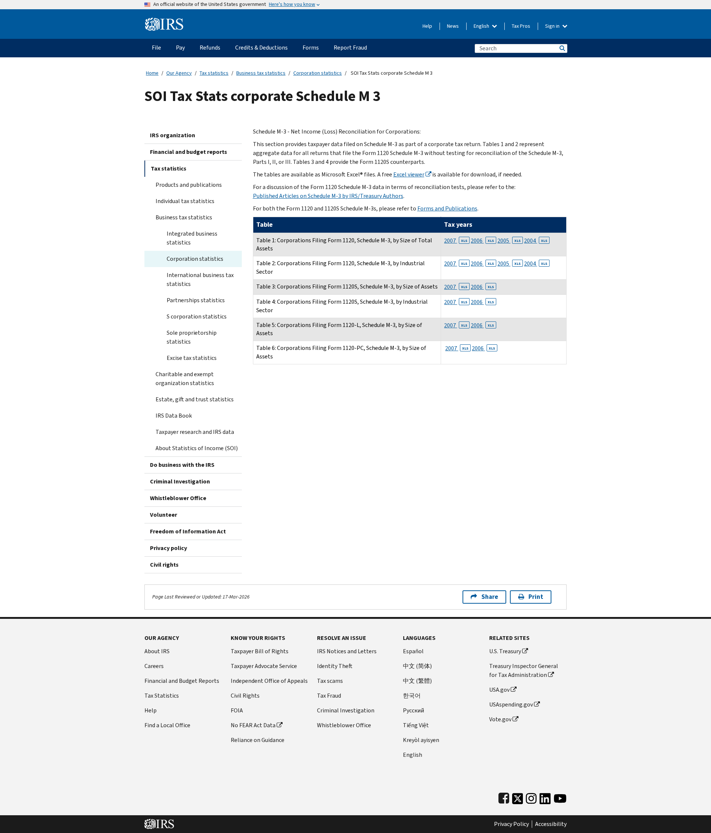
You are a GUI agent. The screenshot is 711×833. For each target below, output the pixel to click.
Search (562, 48)
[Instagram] (531, 797)
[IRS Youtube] (560, 797)
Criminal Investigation (180, 481)
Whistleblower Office (178, 498)
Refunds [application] (210, 47)
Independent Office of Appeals (269, 681)
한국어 (412, 695)
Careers (154, 666)
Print (535, 597)
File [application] (156, 47)
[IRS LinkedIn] (545, 797)
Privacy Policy (511, 824)
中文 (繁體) (417, 681)
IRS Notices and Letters (347, 651)
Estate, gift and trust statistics (195, 399)
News (453, 26)
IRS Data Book (174, 415)
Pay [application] (180, 47)
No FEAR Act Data (253, 725)
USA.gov (499, 690)
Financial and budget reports (188, 152)
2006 (482, 240)
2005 (509, 240)
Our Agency (179, 73)
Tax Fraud (329, 695)
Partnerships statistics (196, 300)
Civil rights (164, 565)
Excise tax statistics (192, 358)
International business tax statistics (200, 279)
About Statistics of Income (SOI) (197, 448)
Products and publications (189, 185)
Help (427, 26)
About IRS (157, 651)
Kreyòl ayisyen (421, 740)
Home (152, 73)
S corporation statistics (197, 316)
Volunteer (163, 515)
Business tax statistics (261, 73)
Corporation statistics (317, 73)
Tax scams (330, 681)
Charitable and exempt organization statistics (185, 378)
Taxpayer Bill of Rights (259, 651)
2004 (535, 240)
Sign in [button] (553, 26)
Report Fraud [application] (350, 47)
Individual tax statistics (185, 201)
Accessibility (551, 824)
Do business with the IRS (182, 465)
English (482, 26)
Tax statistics (214, 73)
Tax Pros (521, 26)
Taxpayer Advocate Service (264, 666)
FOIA (237, 710)
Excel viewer (408, 174)
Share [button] (489, 597)
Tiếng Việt (416, 725)
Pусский (413, 710)
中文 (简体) (417, 666)
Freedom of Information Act (188, 531)
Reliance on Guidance (257, 740)
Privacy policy (168, 548)
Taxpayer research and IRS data (195, 432)
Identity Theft (335, 666)
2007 (455, 240)
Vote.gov (500, 719)
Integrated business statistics (192, 238)
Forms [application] (311, 47)
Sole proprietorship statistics (192, 337)
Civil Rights (245, 695)
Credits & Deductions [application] (261, 47)
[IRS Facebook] (503, 797)
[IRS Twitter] (517, 797)
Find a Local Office (167, 725)
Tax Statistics (161, 695)
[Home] (164, 21)
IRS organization (172, 135)
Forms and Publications (447, 208)
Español (413, 651)
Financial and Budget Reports (181, 681)
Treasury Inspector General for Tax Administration (523, 670)
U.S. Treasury (505, 651)
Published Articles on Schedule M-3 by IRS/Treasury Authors (328, 196)
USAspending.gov (511, 704)
